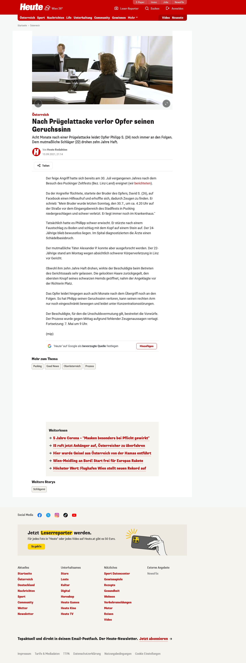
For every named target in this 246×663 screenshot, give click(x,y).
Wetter (23, 608)
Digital (65, 591)
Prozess (89, 366)
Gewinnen (119, 18)
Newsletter (25, 614)
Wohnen (109, 597)
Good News (52, 366)
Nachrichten (26, 591)
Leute (65, 579)
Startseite (22, 25)
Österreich (27, 18)
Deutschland (26, 585)
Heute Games (70, 602)
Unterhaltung (83, 18)
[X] (48, 515)
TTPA (66, 654)
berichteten (142, 183)
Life (68, 18)
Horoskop (67, 597)
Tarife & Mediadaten (47, 654)
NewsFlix (152, 573)
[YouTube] (74, 515)
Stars (64, 573)
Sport (41, 18)
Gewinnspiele (113, 579)
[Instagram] (57, 515)
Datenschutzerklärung (87, 654)
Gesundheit (112, 591)
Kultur (65, 585)
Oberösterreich (72, 366)
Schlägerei (39, 489)
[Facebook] (39, 515)
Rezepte (109, 585)
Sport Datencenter (117, 573)
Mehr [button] (131, 18)
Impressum (24, 654)
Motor (108, 608)
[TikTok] (65, 515)
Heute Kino (68, 608)
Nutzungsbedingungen (117, 654)
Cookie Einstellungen (147, 654)
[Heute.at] (31, 6)
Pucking (37, 366)
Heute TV (67, 614)
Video (166, 18)
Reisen (108, 614)
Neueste (177, 18)
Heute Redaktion (57, 149)
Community (102, 18)
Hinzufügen (146, 346)
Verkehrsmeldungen (117, 602)
